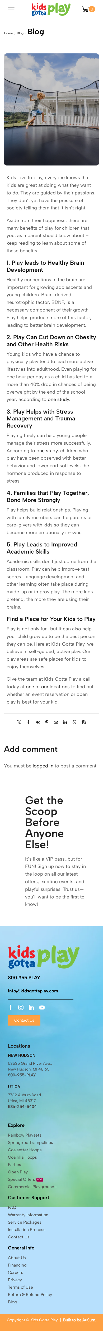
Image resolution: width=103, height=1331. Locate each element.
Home (8, 33)
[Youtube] (42, 1007)
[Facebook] (28, 723)
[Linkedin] (31, 1007)
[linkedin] (65, 723)
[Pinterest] (46, 723)
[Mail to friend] (55, 723)
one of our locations (48, 687)
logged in (43, 766)
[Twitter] (20, 723)
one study (58, 399)
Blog (20, 33)
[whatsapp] (74, 723)
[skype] (82, 723)
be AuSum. (86, 1320)
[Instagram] (21, 1007)
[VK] (37, 723)
